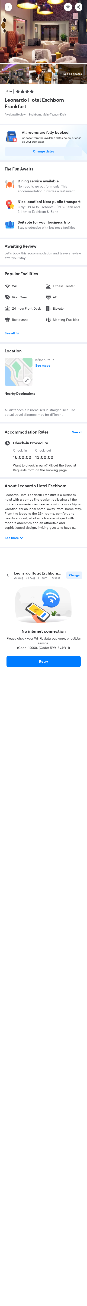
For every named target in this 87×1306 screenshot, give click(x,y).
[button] (18, 372)
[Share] (78, 7)
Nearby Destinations (20, 394)
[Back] (8, 7)
